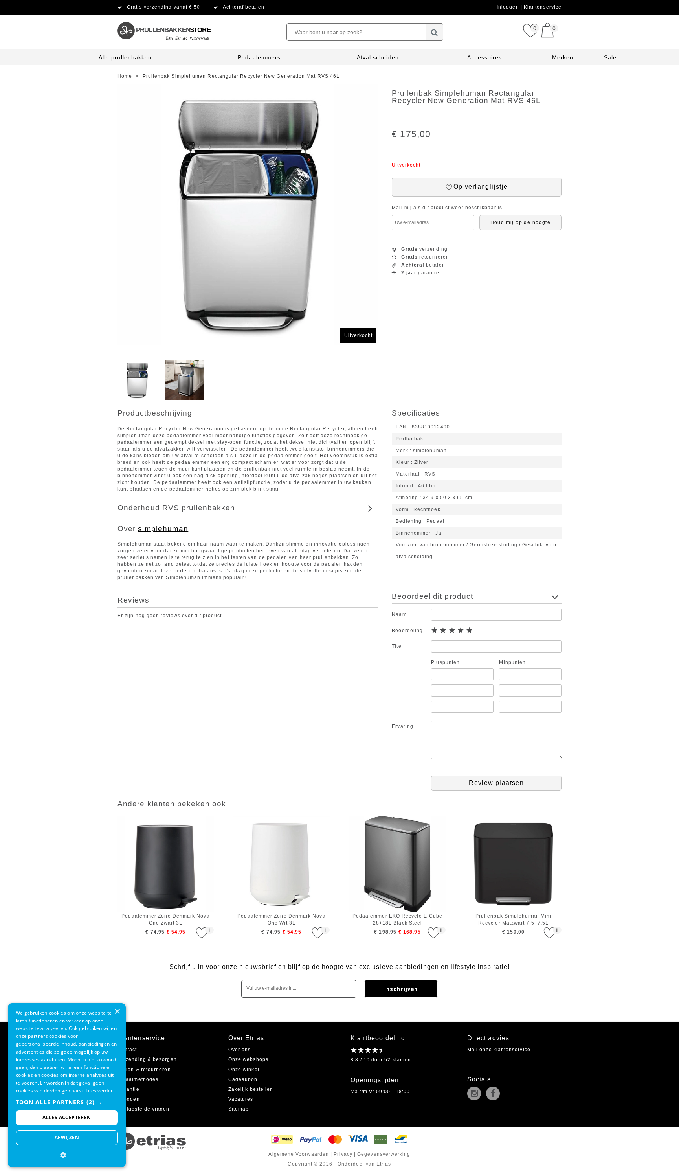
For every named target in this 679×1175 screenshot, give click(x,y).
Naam (399, 614)
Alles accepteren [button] (66, 1117)
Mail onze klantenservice (498, 1049)
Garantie (128, 1089)
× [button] (117, 1012)
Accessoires (484, 57)
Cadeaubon (243, 1079)
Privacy (343, 1154)
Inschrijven (401, 989)
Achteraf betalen (243, 7)
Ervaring (402, 726)
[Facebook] (494, 1094)
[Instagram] (475, 1094)
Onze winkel (243, 1069)
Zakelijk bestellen (250, 1089)
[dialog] (67, 1085)
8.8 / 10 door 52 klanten (381, 1060)
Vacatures (240, 1099)
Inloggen (509, 7)
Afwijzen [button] (67, 1137)
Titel (397, 646)
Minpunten (512, 662)
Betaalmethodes (137, 1079)
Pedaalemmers (259, 57)
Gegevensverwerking (383, 1154)
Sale (610, 57)
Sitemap (238, 1109)
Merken (562, 57)
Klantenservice (543, 7)
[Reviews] (366, 1050)
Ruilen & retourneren (144, 1069)
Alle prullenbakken (125, 57)
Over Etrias (246, 1038)
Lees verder (99, 1090)
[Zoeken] (434, 32)
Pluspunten (445, 662)
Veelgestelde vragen (143, 1109)
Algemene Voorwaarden (298, 1154)
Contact (127, 1049)
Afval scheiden (378, 57)
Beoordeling (407, 630)
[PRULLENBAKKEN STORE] (163, 17)
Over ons (239, 1049)
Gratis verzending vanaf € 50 (163, 7)
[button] (67, 1102)
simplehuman (163, 528)
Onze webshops (248, 1059)
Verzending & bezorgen (147, 1059)
